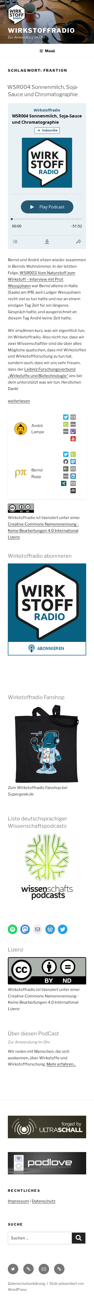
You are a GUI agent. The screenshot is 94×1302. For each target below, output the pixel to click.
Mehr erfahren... (61, 1064)
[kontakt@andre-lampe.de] (72, 418)
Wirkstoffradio (41, 30)
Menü (50, 51)
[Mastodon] (72, 462)
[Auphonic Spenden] (72, 491)
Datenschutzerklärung (26, 1283)
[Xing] (62, 484)
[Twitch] (72, 432)
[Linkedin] (72, 477)
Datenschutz (43, 1201)
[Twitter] (64, 418)
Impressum (18, 1201)
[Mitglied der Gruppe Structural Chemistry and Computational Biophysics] (64, 477)
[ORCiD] (64, 425)
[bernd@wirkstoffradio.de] (72, 484)
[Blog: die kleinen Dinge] (72, 425)
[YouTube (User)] (72, 439)
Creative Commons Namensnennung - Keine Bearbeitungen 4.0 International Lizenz (43, 531)
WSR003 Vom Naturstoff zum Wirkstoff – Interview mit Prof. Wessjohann (41, 279)
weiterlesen (19, 401)
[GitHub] (64, 462)
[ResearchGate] (64, 470)
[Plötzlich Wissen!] (64, 432)
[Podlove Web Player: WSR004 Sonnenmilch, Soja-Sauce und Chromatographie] (47, 176)
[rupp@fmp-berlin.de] (72, 470)
